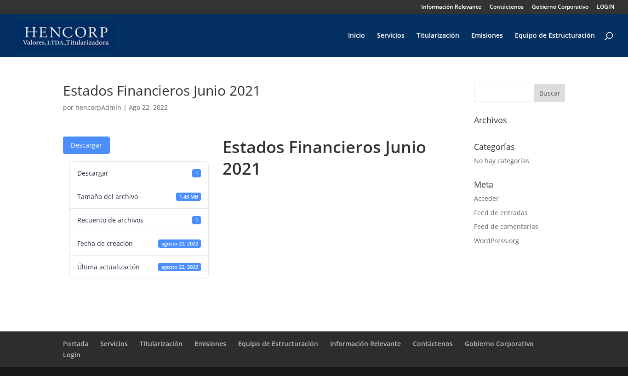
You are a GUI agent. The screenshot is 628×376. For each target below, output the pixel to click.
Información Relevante (451, 7)
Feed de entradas (501, 212)
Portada (75, 343)
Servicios (391, 36)
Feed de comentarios (506, 226)
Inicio (356, 36)
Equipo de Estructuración (555, 36)
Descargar (86, 145)
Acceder (486, 198)
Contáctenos (507, 7)
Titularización (438, 36)
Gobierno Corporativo (560, 7)
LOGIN (605, 7)
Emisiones (487, 36)
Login (71, 354)
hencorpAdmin (98, 107)
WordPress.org (496, 240)
